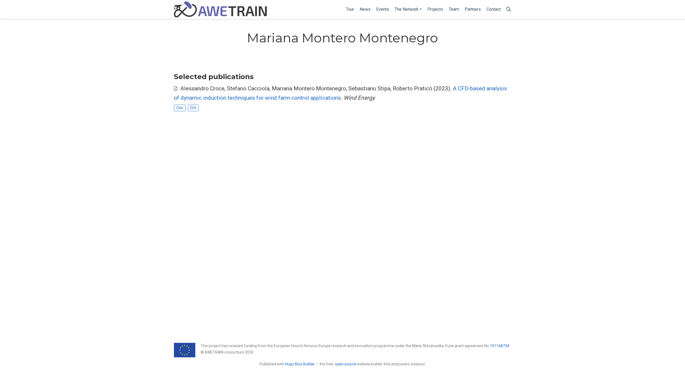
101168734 (499, 346)
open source (345, 364)
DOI (193, 108)
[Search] (508, 9)
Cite (179, 108)
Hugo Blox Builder (300, 364)
